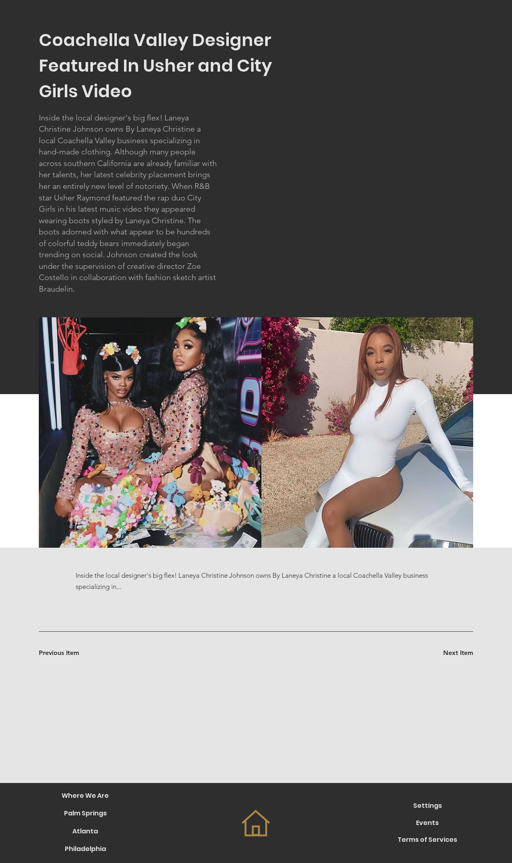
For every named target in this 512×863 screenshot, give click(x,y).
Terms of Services (427, 839)
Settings (427, 805)
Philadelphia (85, 848)
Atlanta (85, 831)
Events (427, 822)
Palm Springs (85, 813)
